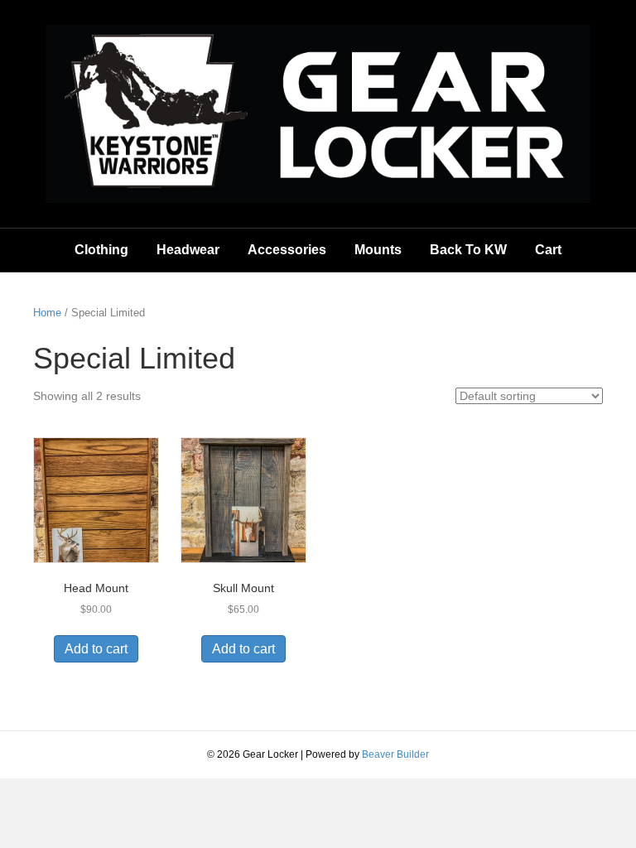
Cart (548, 250)
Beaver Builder (395, 754)
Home (47, 312)
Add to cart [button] (96, 649)
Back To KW (468, 250)
